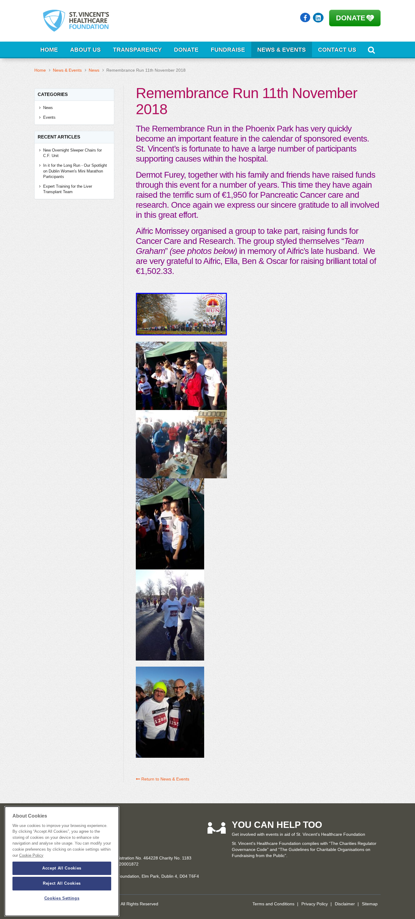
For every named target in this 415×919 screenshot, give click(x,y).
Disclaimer (345, 903)
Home (49, 49)
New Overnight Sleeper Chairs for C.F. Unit (72, 153)
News (94, 70)
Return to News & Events (164, 779)
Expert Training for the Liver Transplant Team (67, 189)
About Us (85, 49)
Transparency (137, 49)
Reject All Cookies (62, 883)
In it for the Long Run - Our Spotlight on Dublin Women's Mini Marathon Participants (75, 171)
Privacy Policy (314, 903)
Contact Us (337, 49)
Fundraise (228, 49)
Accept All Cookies (61, 868)
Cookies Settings (62, 898)
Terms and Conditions (273, 903)
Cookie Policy (31, 855)
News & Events (281, 49)
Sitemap (370, 903)
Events (49, 117)
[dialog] (62, 861)
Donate (350, 18)
